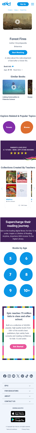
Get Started (18, 346)
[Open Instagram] (9, 376)
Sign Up (23, 4)
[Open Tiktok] (26, 376)
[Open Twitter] (18, 376)
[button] (16, 188)
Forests (10, 10)
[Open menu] (32, 4)
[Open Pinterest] (22, 376)
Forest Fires (23, 10)
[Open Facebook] (4, 376)
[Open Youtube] (13, 376)
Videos (16, 10)
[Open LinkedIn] (31, 376)
